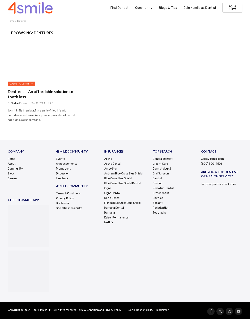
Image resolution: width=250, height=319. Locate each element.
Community (143, 8)
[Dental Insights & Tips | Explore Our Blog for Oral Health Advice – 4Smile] (30, 8)
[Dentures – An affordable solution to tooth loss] (44, 65)
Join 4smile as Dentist (200, 8)
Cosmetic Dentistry (21, 83)
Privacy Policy (112, 309)
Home (11, 20)
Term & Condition (88, 309)
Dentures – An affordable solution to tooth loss (40, 94)
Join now (232, 8)
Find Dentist (119, 8)
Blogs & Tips (168, 8)
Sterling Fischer (19, 103)
